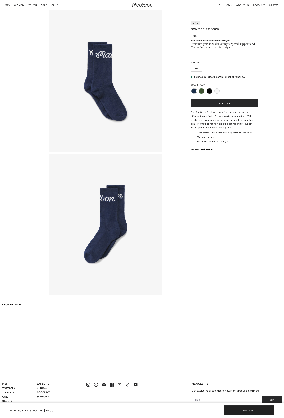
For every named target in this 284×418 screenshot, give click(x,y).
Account (43, 392)
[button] (6, 5)
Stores (42, 387)
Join (272, 400)
